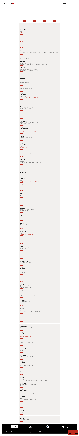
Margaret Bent (22, 404)
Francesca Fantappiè (23, 121)
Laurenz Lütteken (23, 348)
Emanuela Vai (22, 106)
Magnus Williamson (23, 231)
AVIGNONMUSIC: (29, 97)
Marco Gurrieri (22, 300)
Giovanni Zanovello (23, 383)
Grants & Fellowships (19, 431)
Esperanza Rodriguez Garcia (24, 128)
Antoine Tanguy (22, 223)
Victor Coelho (22, 418)
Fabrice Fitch (22, 113)
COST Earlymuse (27, 79)
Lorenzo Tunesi (22, 67)
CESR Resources (40, 431)
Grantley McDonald (23, 355)
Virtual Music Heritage (31, 431)
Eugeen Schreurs (22, 87)
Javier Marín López (23, 61)
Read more (21, 41)
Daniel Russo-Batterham (24, 261)
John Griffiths (22, 208)
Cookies (62, 431)
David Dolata (22, 200)
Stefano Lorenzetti (23, 253)
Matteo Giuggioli (22, 268)
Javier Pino (21, 193)
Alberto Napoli (22, 215)
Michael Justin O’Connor (24, 81)
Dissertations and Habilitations (9, 431)
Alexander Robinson (23, 94)
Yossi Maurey (22, 333)
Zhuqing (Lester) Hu (23, 159)
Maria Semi (21, 341)
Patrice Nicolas (22, 277)
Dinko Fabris (22, 246)
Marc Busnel (22, 308)
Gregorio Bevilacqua (23, 326)
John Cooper (22, 43)
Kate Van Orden (22, 396)
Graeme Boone (22, 152)
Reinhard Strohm (22, 410)
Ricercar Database (30, 432)
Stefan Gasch (22, 25)
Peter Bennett (22, 178)
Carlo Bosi (21, 37)
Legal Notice (52, 431)
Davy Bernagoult (22, 362)
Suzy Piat (21, 50)
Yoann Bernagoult (23, 370)
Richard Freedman (23, 29)
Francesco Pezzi (22, 284)
